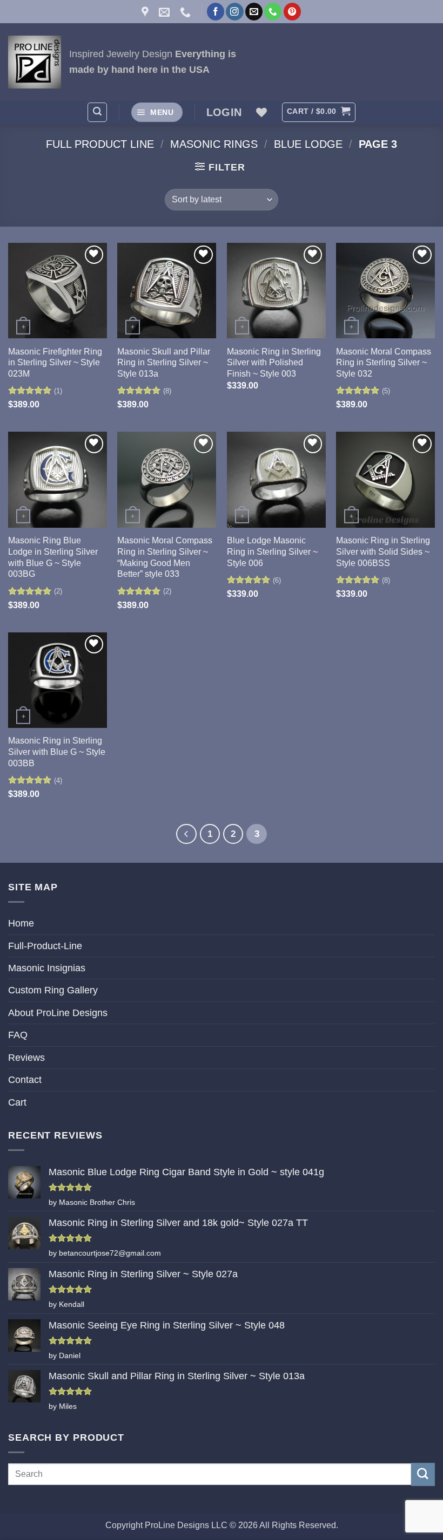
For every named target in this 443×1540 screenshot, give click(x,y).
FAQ (18, 1035)
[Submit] (423, 1474)
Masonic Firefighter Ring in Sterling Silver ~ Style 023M (55, 363)
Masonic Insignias (46, 968)
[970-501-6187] (186, 12)
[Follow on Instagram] (234, 12)
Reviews (26, 1057)
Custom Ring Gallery (53, 990)
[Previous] (186, 834)
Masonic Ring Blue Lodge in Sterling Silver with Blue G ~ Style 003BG (53, 557)
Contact (25, 1079)
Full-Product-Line (45, 946)
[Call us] (272, 12)
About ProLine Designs (58, 1012)
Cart (17, 1102)
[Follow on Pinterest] (292, 12)
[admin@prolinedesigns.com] (165, 12)
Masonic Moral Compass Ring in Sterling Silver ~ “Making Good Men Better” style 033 (164, 557)
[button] (97, 112)
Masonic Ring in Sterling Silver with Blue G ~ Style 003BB (56, 752)
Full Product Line (100, 144)
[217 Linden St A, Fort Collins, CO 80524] (146, 12)
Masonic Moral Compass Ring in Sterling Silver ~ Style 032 (383, 363)
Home (21, 923)
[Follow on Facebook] (215, 12)
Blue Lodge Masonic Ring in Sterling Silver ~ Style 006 (272, 552)
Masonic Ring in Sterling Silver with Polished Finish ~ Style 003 (274, 363)
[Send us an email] (254, 12)
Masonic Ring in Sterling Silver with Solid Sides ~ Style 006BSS (383, 552)
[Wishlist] (261, 112)
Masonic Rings (214, 144)
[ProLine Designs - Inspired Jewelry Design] (34, 62)
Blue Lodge (308, 144)
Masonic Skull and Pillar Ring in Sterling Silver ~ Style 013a (163, 363)
